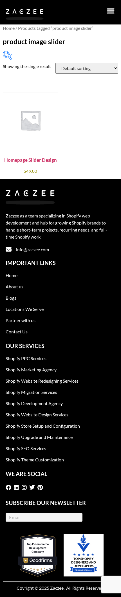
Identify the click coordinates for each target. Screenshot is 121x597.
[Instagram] (25, 487)
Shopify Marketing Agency (31, 369)
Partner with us (20, 320)
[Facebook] (10, 487)
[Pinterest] (41, 487)
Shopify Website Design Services (37, 414)
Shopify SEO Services (26, 448)
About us (14, 286)
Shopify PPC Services (26, 358)
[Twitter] (33, 487)
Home (9, 28)
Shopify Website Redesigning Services (42, 380)
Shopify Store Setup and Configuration (43, 425)
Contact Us (17, 331)
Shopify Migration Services (31, 392)
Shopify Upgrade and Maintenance (39, 437)
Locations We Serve (25, 309)
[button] (111, 11)
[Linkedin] (17, 487)
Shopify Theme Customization (35, 459)
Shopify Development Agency (34, 403)
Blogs (11, 297)
